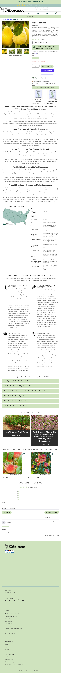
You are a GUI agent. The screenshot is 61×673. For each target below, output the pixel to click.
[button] (45, 39)
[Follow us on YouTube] (23, 601)
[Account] (47, 13)
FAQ (6, 647)
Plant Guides (9, 652)
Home (4, 19)
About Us (8, 618)
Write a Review (53, 513)
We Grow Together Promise (14, 613)
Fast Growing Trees (11, 661)
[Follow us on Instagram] (14, 601)
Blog (6, 644)
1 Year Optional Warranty (14, 628)
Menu (31, 16)
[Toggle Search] (38, 13)
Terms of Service (11, 631)
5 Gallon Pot (35, 58)
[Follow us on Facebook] (5, 601)
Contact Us (9, 623)
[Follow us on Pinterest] (18, 601)
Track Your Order (11, 616)
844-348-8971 (11, 593)
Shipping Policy (10, 626)
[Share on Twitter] (39, 85)
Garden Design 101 (11, 659)
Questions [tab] (12, 508)
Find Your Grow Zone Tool (14, 657)
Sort (46, 517)
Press (7, 649)
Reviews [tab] (5, 508)
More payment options (47, 74)
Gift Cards (8, 621)
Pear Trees (9, 19)
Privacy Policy (10, 633)
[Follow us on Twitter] (10, 601)
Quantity (34, 64)
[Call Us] (29, 13)
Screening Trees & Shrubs (14, 664)
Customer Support (11, 654)
